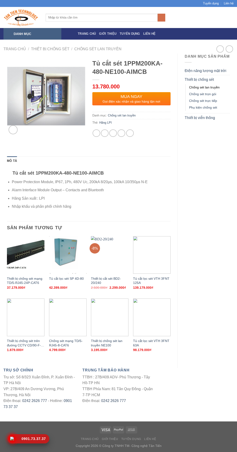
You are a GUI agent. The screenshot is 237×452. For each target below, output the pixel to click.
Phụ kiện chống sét (203, 107)
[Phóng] (13, 129)
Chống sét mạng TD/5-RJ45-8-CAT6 (66, 343)
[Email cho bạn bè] (113, 133)
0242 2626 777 (34, 401)
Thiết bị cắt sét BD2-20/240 (106, 281)
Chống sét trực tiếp (203, 101)
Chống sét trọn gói (202, 94)
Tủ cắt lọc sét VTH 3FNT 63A (151, 343)
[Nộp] (161, 18)
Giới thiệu (107, 33)
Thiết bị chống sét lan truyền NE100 (106, 343)
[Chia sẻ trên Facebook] (96, 133)
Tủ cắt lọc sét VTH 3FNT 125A (151, 281)
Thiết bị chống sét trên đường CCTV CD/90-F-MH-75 (24, 343)
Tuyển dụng (211, 3)
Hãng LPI (105, 122)
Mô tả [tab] (12, 161)
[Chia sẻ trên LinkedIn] (130, 133)
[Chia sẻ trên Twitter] (105, 133)
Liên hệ (229, 3)
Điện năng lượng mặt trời (205, 71)
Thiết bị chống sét (50, 49)
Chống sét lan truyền (98, 49)
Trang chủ (87, 33)
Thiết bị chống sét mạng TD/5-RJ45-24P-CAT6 (24, 281)
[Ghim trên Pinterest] (121, 133)
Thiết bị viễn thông (200, 118)
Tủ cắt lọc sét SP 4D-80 (66, 278)
